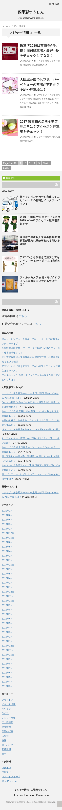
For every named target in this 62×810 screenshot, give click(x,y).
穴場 (29, 107)
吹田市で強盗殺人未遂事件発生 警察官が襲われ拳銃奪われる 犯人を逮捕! (40, 241)
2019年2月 (7, 528)
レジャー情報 (26, 99)
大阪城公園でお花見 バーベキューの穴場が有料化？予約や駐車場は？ (40, 84)
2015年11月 (8, 650)
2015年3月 (7, 686)
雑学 (4, 753)
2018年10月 (8, 537)
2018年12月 (8, 533)
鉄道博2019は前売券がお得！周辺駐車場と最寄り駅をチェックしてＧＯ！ (40, 50)
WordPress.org (9, 781)
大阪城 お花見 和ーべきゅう (41, 103)
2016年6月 (7, 618)
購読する (10, 178)
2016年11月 (8, 596)
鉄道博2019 (41, 65)
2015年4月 (7, 681)
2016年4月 (7, 627)
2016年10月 (8, 600)
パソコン (6, 709)
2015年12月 (8, 645)
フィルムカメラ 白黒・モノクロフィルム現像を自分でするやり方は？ (40, 281)
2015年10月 (8, 654)
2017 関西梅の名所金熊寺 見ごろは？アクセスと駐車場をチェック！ (40, 126)
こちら (23, 316)
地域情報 (27, 65)
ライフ (5, 713)
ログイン (6, 767)
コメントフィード (11, 776)
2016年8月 (7, 609)
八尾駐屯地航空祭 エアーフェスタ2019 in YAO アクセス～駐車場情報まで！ (40, 220)
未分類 (5, 735)
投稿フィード (9, 772)
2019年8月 (7, 515)
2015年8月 (7, 663)
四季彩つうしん (31, 12)
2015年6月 (7, 672)
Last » (6, 167)
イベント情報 (43, 61)
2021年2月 (7, 510)
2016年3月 (7, 632)
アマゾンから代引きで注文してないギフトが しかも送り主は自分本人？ (40, 261)
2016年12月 (8, 591)
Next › (46, 163)
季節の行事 (7, 731)
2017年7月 (7, 569)
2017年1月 (7, 587)
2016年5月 (7, 623)
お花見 (51, 99)
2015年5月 (7, 677)
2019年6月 (7, 519)
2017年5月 (7, 573)
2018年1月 (7, 560)
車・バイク (7, 745)
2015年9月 (7, 659)
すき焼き (53, 137)
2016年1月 (7, 641)
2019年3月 (7, 524)
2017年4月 (7, 578)
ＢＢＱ (44, 99)
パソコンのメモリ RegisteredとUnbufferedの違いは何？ (31, 429)
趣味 (34, 65)
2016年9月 (7, 605)
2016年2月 (7, 636)
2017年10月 (8, 564)
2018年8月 (7, 542)
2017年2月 (7, 582)
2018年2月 (7, 555)
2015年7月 (7, 668)
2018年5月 (7, 546)
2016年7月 (7, 614)
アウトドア (42, 95)
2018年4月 (7, 551)
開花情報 (6, 749)
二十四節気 (7, 722)
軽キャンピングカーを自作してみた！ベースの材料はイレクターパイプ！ (40, 200)
